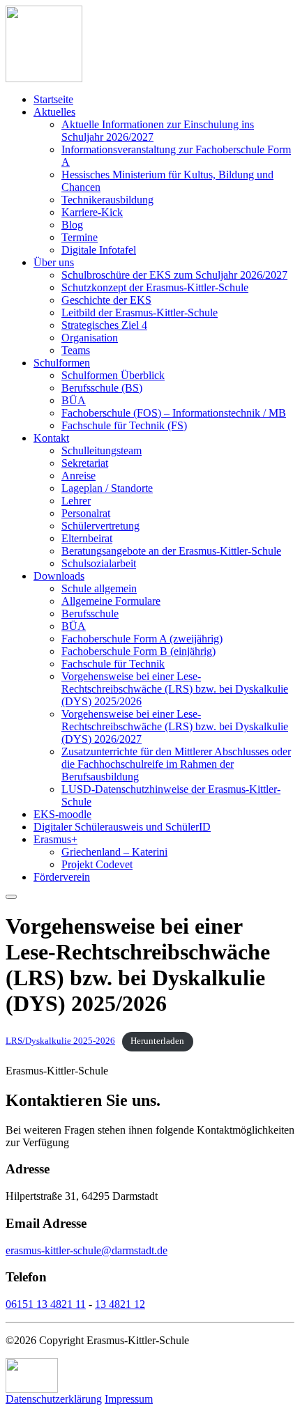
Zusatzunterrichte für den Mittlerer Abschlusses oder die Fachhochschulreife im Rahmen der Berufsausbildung (176, 764)
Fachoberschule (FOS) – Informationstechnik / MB (173, 413)
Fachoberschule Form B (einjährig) (138, 651)
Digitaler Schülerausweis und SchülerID (122, 827)
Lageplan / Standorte (107, 488)
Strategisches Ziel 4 (104, 325)
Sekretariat (84, 463)
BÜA (73, 400)
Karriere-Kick (92, 212)
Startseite (53, 99)
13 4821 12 (120, 1304)
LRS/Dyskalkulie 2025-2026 (60, 1041)
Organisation (89, 338)
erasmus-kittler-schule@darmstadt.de (86, 1250)
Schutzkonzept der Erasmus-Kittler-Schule (154, 287)
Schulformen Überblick (113, 375)
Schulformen (61, 363)
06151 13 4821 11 (46, 1304)
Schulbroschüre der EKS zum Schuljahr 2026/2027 (174, 275)
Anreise (78, 475)
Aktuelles (54, 112)
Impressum (129, 1399)
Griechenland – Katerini (114, 852)
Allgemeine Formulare (110, 601)
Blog (72, 225)
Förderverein (61, 877)
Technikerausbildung (107, 200)
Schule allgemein (99, 588)
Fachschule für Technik (113, 664)
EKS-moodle (62, 814)
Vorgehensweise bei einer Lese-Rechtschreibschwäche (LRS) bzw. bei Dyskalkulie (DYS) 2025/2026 (174, 688)
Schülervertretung (100, 526)
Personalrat (85, 513)
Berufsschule (90, 613)
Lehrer (76, 501)
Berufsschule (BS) (101, 388)
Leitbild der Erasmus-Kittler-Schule (139, 312)
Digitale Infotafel (98, 250)
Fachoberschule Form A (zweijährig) (142, 639)
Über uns (53, 262)
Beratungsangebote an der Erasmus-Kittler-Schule (171, 551)
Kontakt (51, 438)
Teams (75, 350)
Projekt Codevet (97, 864)
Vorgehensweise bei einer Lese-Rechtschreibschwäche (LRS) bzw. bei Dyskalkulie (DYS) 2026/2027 (174, 726)
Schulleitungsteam (101, 450)
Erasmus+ (55, 839)
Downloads (58, 576)
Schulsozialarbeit (98, 563)
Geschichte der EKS (106, 300)
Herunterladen (157, 1041)
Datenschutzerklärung (54, 1399)
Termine (79, 237)
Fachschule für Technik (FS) (124, 425)
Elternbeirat (86, 538)
